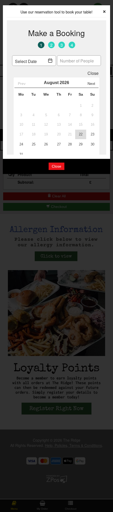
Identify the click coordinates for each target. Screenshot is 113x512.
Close (56, 166)
